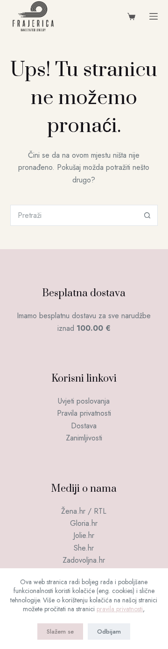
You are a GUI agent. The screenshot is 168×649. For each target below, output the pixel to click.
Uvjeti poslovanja (84, 401)
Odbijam (109, 631)
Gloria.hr (84, 523)
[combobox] (74, 215)
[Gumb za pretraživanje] (147, 215)
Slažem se (60, 631)
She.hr (84, 548)
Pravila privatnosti (84, 413)
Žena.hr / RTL (83, 511)
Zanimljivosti (84, 438)
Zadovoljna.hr (84, 560)
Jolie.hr (83, 535)
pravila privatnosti (120, 609)
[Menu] (153, 16)
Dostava (84, 425)
